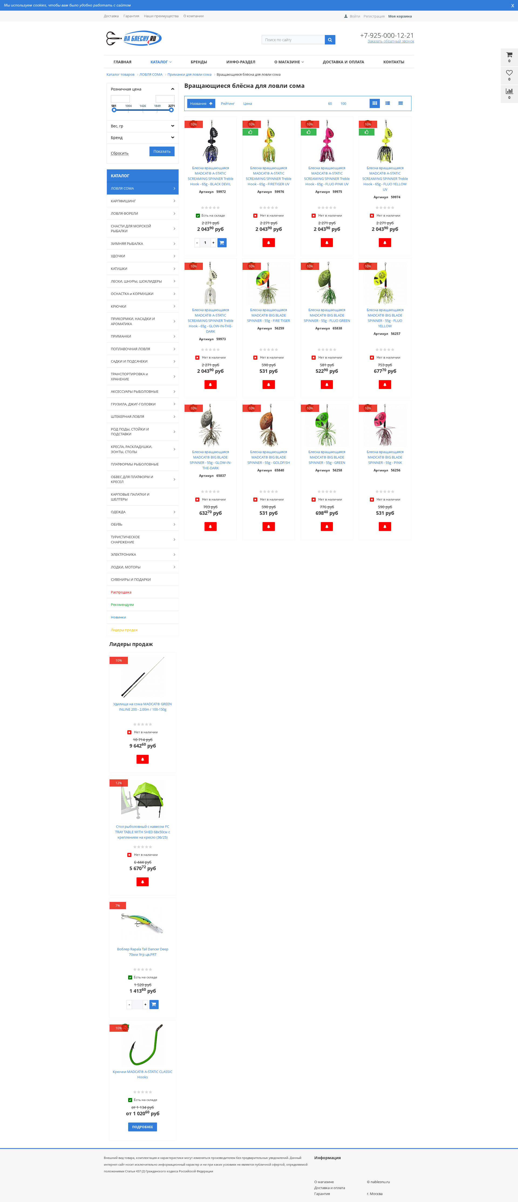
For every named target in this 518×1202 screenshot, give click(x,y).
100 (343, 103)
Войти (355, 16)
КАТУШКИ (119, 268)
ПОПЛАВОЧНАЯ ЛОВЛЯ (130, 348)
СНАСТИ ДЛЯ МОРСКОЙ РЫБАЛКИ (131, 229)
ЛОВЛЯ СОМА (122, 188)
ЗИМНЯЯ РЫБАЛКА (127, 243)
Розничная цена (126, 89)
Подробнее (142, 1127)
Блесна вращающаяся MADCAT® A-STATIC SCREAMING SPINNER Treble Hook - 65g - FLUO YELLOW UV (385, 178)
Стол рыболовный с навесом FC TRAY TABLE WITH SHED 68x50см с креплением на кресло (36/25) (142, 832)
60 (330, 103)
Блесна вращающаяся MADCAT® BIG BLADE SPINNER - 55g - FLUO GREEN (327, 315)
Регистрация (374, 16)
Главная (122, 61)
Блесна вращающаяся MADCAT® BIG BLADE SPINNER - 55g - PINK (385, 457)
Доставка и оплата (343, 61)
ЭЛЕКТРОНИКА (123, 554)
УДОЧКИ (118, 255)
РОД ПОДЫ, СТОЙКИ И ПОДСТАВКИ (130, 432)
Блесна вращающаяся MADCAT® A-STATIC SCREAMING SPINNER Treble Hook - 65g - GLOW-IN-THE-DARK (210, 320)
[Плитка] (375, 103)
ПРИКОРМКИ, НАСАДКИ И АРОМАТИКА (133, 321)
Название (198, 103)
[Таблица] (401, 103)
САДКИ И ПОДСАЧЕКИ (129, 361)
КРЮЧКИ (118, 306)
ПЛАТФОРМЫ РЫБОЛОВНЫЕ (135, 464)
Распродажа (121, 592)
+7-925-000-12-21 (387, 35)
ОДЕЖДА (118, 511)
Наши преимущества (161, 15)
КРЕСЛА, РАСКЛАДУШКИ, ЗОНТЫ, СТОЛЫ (131, 449)
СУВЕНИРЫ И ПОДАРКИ (131, 579)
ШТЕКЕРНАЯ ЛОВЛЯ (127, 416)
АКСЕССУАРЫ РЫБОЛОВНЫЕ (134, 391)
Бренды (199, 61)
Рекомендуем (122, 604)
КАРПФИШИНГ (123, 201)
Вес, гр (117, 125)
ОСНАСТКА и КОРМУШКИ (132, 293)
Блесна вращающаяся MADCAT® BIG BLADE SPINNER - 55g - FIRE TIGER (268, 315)
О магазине (287, 61)
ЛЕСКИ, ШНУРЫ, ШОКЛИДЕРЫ (136, 281)
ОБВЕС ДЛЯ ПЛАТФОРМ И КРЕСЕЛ (132, 479)
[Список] (388, 103)
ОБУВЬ (116, 524)
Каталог (159, 61)
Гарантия (131, 15)
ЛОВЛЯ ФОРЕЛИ (124, 213)
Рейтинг (228, 103)
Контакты (393, 61)
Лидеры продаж (124, 629)
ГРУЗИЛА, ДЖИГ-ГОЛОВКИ (133, 404)
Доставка (111, 15)
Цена (247, 103)
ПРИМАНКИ (121, 336)
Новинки (118, 617)
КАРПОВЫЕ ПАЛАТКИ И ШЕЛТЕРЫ (130, 497)
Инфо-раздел (240, 61)
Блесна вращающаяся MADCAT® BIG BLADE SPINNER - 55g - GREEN (326, 457)
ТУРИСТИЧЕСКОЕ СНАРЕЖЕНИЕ (125, 539)
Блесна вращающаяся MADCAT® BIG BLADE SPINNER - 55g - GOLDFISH (268, 457)
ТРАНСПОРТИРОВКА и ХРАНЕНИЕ (129, 376)
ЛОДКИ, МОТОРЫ (126, 567)
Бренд (116, 137)
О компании (193, 15)
